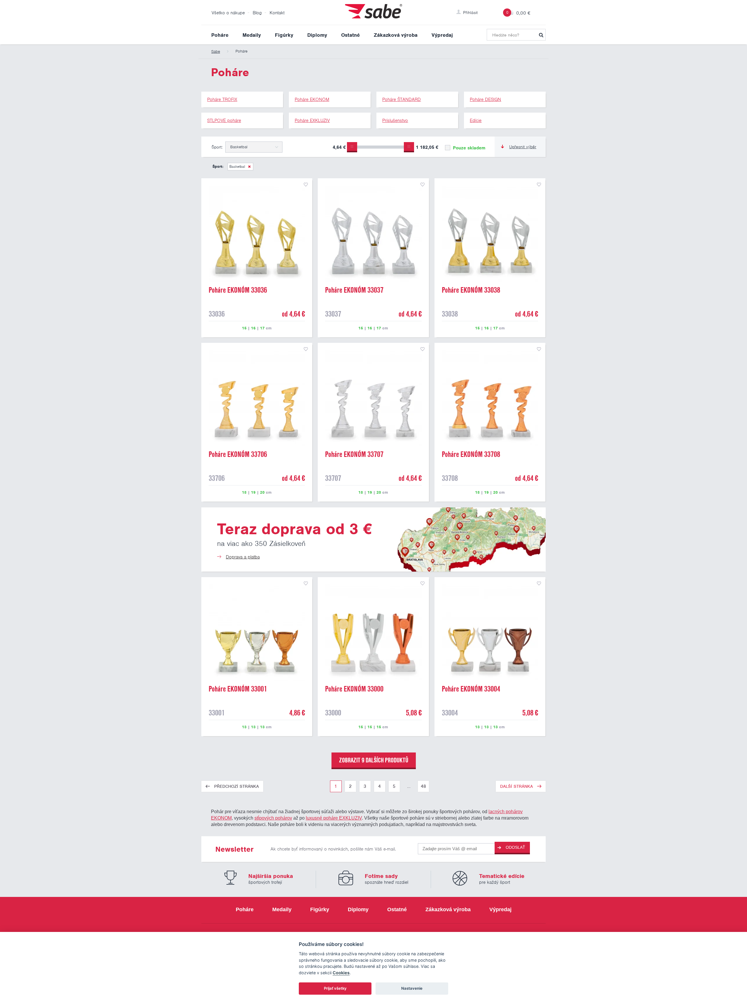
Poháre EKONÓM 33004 (471, 689)
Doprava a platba (243, 557)
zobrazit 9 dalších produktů (373, 760)
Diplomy (317, 35)
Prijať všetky (335, 988)
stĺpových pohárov (273, 817)
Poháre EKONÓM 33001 (238, 689)
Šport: (217, 147)
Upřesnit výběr (522, 146)
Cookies (341, 972)
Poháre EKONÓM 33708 (471, 454)
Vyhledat (541, 34)
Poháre (219, 35)
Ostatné (350, 35)
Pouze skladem (468, 148)
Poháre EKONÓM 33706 (238, 454)
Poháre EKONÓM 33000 (354, 689)
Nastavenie (412, 988)
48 (423, 786)
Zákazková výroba (396, 35)
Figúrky (284, 35)
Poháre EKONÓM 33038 (471, 290)
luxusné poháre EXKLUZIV (334, 817)
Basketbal (237, 166)
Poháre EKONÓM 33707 (354, 454)
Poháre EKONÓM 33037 (354, 290)
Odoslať (515, 847)
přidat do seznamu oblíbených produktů (305, 184)
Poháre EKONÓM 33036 (238, 290)
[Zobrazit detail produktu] (257, 234)
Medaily (251, 35)
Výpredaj (442, 35)
